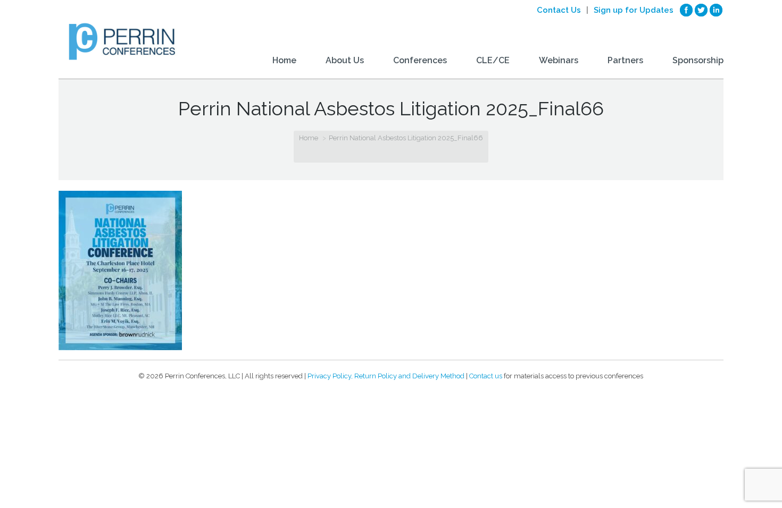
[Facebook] (686, 10)
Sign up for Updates (633, 10)
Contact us (485, 376)
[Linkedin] (716, 10)
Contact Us (559, 10)
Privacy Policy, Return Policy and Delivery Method (385, 376)
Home (308, 138)
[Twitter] (701, 10)
